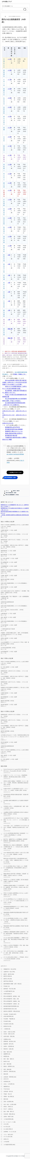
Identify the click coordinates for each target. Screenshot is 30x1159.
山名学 (4, 138)
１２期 (9, 227)
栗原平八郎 (4, 268)
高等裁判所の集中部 (11, 435)
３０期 (9, 136)
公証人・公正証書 (8, 1084)
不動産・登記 (7, 1094)
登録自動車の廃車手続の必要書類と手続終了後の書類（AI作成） (16, 926)
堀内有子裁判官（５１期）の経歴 (9, 587)
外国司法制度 (7, 993)
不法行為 (6, 1089)
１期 (9, 319)
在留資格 (6, 1081)
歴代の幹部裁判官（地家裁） (11, 1001)
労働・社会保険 (7, 1101)
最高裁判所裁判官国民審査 (10, 1006)
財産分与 (6, 1061)
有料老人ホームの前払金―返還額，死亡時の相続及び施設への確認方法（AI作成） (16, 880)
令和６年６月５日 (7, 423)
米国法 (5, 1139)
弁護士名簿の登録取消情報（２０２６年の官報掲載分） (14, 583)
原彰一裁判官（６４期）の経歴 (8, 617)
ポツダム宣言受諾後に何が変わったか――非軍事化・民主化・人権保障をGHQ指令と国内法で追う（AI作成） (16, 920)
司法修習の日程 (7, 1023)
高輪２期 (10, 338)
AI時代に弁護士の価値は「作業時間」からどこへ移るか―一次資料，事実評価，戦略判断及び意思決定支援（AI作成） (16, 783)
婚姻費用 (6, 1054)
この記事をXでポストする (14, 472)
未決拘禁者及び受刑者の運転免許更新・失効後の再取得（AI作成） (16, 795)
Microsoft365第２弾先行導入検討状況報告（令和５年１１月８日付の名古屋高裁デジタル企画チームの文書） (14, 382)
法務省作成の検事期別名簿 (7, 602)
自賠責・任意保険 (8, 1046)
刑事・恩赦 (6, 1069)
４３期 (9, 59)
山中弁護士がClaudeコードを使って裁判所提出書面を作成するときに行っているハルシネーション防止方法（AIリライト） (15, 736)
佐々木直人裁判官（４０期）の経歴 (9, 558)
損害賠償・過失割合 (8, 1041)
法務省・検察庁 (7, 1116)
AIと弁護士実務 (7, 1129)
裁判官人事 (6, 978)
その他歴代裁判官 (8, 991)
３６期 (9, 88)
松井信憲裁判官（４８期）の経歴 (9, 651)
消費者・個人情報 (8, 1096)
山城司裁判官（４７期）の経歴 (8, 613)
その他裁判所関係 (8, 1144)
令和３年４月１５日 (8, 411)
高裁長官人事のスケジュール (14, 431)
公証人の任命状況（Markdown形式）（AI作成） (12, 609)
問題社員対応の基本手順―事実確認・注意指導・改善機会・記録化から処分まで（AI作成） (16, 874)
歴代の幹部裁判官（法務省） (11, 1003)
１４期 (9, 218)
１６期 (9, 208)
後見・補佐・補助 (8, 1058)
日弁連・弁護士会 (8, 1033)
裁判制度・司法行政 (8, 988)
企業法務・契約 (7, 1091)
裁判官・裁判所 (7, 974)
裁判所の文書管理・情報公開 (11, 1011)
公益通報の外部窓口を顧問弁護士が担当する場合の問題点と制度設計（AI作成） (16, 813)
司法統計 (6, 986)
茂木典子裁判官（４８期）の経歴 (9, 704)
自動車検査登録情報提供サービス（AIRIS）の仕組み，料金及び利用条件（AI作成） (16, 907)
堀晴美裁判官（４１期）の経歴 (8, 550)
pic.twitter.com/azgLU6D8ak (15, 454)
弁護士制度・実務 (8, 1036)
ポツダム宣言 (7, 1136)
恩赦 (5, 1074)
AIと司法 (6, 1126)
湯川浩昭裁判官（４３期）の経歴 (9, 697)
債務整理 (6, 1086)
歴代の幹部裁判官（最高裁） (11, 996)
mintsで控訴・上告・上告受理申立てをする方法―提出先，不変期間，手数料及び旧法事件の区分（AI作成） (16, 827)
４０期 (9, 70)
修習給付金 (6, 1026)
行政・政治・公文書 (8, 1104)
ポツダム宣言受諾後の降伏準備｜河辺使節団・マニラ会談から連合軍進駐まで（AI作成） (16, 834)
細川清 (4, 184)
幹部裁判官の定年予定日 (12, 427)
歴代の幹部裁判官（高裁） (10, 477)
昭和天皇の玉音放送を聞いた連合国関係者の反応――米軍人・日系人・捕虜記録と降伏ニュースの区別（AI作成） (16, 860)
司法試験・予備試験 (8, 1018)
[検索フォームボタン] (25, 9)
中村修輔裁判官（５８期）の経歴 (9, 566)
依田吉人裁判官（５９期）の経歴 (9, 638)
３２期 (9, 116)
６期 (9, 264)
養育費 (5, 1056)
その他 (5, 1141)
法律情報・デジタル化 (9, 1131)
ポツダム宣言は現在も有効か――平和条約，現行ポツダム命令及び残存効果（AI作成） (16, 958)
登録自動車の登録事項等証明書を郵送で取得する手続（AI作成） (16, 913)
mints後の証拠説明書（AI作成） (8, 647)
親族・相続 (6, 1051)
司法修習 (6, 1021)
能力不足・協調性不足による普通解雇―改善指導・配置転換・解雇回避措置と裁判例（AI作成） (16, 840)
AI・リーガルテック (8, 1122)
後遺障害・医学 (7, 1043)
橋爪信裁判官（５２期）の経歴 (8, 554)
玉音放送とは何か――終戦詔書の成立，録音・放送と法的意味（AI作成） (16, 807)
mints (5, 1124)
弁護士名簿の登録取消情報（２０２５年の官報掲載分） (14, 605)
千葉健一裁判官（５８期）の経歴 (9, 575)
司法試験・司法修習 (8, 1014)
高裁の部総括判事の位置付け (14, 433)
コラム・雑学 (7, 1134)
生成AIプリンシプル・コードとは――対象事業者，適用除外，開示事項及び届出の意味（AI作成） (16, 776)
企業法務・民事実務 (8, 1076)
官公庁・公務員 (7, 1109)
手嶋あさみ (4, 62)
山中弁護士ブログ (7, 1)
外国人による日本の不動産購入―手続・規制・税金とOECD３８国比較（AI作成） (16, 946)
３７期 (9, 79)
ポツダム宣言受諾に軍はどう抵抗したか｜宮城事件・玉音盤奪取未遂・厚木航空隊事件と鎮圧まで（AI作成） (15, 868)
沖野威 (4, 277)
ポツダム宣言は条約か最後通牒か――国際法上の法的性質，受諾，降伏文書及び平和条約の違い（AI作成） (16, 939)
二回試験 (6, 1028)
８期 (9, 255)
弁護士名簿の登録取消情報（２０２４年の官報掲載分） (14, 621)
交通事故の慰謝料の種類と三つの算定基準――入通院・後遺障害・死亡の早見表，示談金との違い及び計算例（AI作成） (16, 887)
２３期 (9, 164)
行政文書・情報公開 (8, 1114)
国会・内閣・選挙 (8, 1111)
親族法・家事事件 (8, 1066)
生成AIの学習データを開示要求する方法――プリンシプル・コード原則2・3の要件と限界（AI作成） (16, 789)
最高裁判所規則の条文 (9, 1008)
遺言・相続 (6, 1064)
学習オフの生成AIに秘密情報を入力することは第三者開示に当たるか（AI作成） (16, 893)
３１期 (9, 127)
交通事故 (6, 1039)
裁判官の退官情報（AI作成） (8, 579)
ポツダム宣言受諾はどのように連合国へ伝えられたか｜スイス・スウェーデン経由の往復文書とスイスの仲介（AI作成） (16, 900)
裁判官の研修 (7, 976)
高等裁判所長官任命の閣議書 (14, 429)
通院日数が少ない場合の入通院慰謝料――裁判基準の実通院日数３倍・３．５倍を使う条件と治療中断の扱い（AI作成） (16, 846)
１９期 (9, 199)
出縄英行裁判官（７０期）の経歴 (9, 530)
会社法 (5, 1079)
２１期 (9, 183)
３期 (9, 282)
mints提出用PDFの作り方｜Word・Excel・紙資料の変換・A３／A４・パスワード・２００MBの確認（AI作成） (16, 820)
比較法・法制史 (7, 1106)
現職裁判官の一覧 (8, 969)
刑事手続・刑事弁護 (8, 1071)
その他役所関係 (7, 1119)
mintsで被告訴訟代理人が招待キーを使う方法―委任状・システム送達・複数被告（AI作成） (16, 853)
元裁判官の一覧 (7, 971)
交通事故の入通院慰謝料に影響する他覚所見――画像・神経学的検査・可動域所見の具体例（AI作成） (16, 932)
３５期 (9, 107)
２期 (9, 275)
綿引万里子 (4, 120)
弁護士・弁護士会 (8, 1031)
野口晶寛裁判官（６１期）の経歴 (9, 562)
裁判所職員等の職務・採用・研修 (12, 983)
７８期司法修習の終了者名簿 (8, 629)
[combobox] (13, 8)
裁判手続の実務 (7, 981)
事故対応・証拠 (7, 1049)
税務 (5, 1099)
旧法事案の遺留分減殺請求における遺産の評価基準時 (16, 801)
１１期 (9, 245)
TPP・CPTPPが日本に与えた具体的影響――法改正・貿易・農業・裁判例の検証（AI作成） (15, 952)
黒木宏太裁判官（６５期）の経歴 (9, 742)
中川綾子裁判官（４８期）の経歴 (9, 625)
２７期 (9, 146)
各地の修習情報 (7, 1016)
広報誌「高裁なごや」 (20, 374)
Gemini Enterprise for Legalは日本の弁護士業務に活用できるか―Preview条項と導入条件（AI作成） (16, 770)
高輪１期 (10, 328)
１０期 (9, 236)
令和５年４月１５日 (8, 415)
